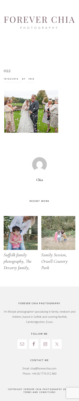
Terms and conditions (39, 392)
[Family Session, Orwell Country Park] (58, 233)
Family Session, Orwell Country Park (54, 261)
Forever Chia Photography (39, 23)
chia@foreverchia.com (43, 368)
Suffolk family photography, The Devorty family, (18, 261)
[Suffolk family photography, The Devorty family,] (21, 233)
